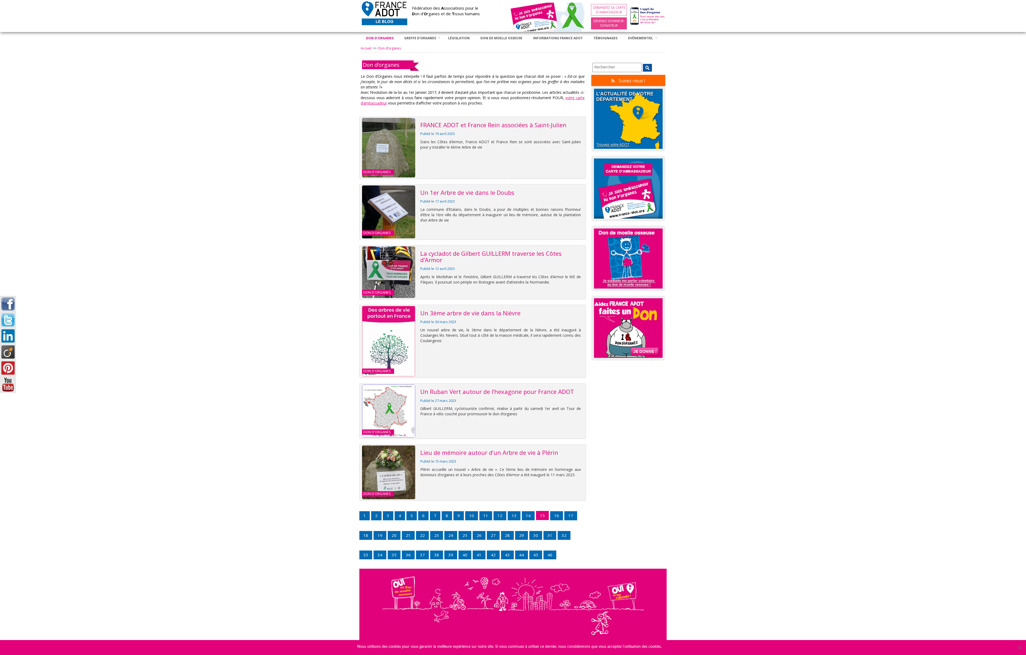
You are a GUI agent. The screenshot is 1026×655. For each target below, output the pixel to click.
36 (408, 554)
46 (549, 554)
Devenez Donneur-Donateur (609, 23)
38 (436, 554)
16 (556, 515)
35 (394, 554)
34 (380, 554)
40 (465, 554)
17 (570, 515)
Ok (666, 647)
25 (465, 535)
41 (479, 554)
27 (493, 535)
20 (394, 535)
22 (422, 535)
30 (535, 535)
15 (542, 515)
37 (422, 554)
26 (479, 535)
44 (521, 554)
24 (450, 535)
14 (528, 515)
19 (380, 535)
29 (521, 535)
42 (493, 554)
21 (408, 535)
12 (500, 515)
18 (365, 535)
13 (514, 515)
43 (507, 554)
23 (436, 535)
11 (485, 515)
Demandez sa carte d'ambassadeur (609, 9)
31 (549, 535)
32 (564, 535)
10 (471, 515)
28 (507, 535)
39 (450, 554)
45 (535, 554)
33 (365, 554)
